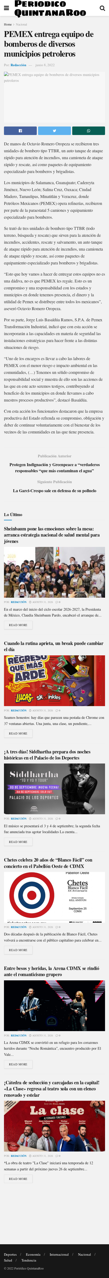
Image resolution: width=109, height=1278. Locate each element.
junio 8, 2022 (45, 64)
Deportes (10, 1254)
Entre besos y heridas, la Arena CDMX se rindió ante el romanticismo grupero (51, 971)
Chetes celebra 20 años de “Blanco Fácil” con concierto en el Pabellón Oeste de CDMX (48, 862)
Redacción (18, 64)
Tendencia (28, 1260)
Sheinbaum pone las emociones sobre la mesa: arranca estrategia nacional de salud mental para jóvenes (52, 535)
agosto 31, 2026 (42, 602)
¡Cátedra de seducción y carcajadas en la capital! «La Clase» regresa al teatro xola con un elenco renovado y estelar (51, 1088)
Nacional (21, 24)
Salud (8, 1260)
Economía (33, 1254)
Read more (18, 625)
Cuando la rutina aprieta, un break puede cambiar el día (53, 646)
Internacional (59, 1254)
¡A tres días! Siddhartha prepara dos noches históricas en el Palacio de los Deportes (47, 754)
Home (8, 24)
